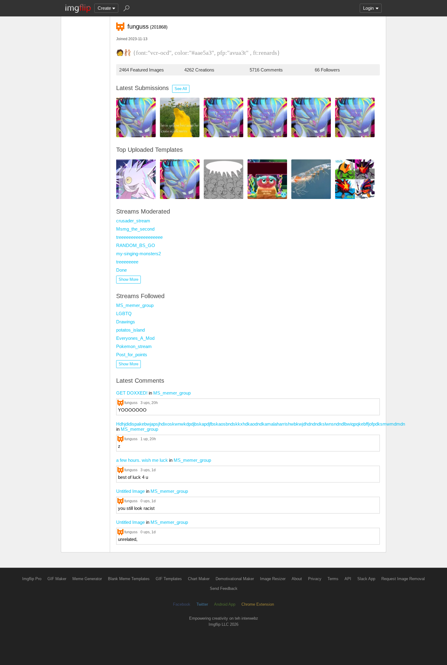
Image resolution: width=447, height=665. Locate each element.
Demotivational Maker (235, 578)
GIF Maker (56, 578)
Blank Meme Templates (129, 578)
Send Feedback (223, 588)
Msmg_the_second (135, 229)
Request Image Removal (403, 578)
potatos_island (130, 329)
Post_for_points (131, 354)
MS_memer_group (135, 305)
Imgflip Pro (31, 578)
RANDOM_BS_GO (135, 245)
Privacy (314, 578)
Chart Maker (199, 578)
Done (121, 270)
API (348, 578)
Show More (128, 279)
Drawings (125, 321)
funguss (130, 403)
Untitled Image (130, 491)
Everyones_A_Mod (135, 338)
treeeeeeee (127, 261)
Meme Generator (87, 578)
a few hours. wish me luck (142, 460)
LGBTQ (124, 313)
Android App (224, 604)
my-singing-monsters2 (138, 253)
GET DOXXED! (131, 392)
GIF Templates (169, 578)
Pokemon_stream (134, 346)
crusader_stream (133, 220)
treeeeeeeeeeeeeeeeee (139, 237)
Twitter (202, 604)
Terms (332, 578)
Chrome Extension (257, 604)
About (297, 578)
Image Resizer (273, 578)
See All (181, 88)
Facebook (181, 604)
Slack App (366, 578)
